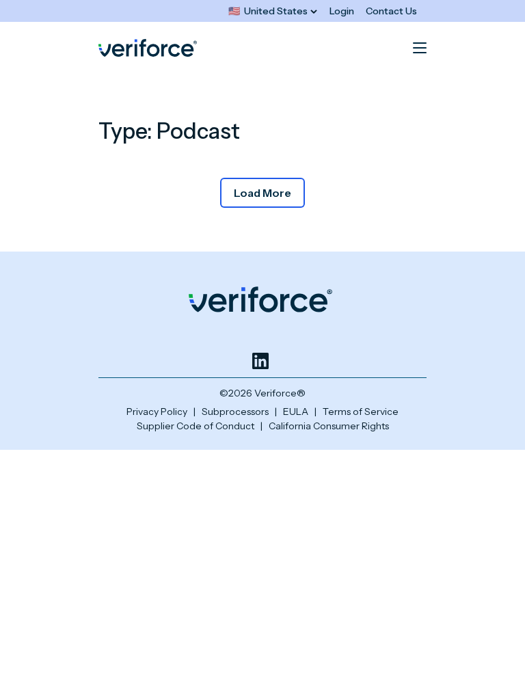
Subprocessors (235, 411)
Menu (420, 48)
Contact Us (391, 11)
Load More (262, 193)
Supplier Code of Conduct (195, 426)
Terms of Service (361, 411)
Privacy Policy (156, 411)
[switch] (272, 11)
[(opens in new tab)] (260, 361)
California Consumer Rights (329, 426)
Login (341, 11)
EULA (295, 411)
